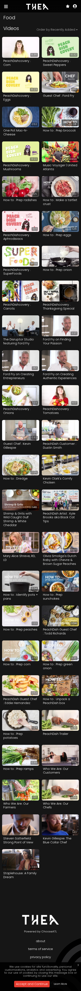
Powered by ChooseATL (40, 931)
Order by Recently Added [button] (56, 29)
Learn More (60, 984)
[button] (75, 6)
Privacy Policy (40, 957)
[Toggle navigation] (6, 7)
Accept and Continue (32, 984)
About (40, 941)
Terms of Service (40, 949)
